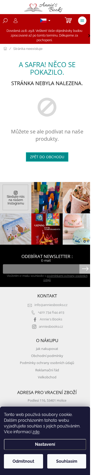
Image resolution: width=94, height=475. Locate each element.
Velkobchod (47, 377)
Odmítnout (23, 461)
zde (35, 431)
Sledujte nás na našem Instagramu (16, 200)
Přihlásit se (85, 269)
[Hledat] (5, 20)
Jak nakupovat (47, 349)
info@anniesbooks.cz (50, 305)
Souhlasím (66, 461)
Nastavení (45, 444)
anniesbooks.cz (51, 327)
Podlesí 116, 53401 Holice (47, 400)
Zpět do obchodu (47, 156)
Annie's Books (51, 319)
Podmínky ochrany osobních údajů (47, 363)
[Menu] (82, 20)
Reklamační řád (47, 370)
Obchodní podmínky (47, 356)
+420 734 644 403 (51, 312)
